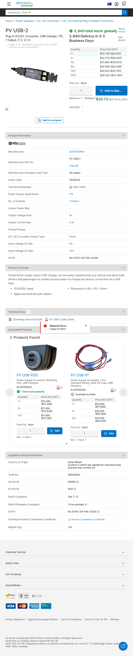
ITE (71, 193)
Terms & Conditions (71, 619)
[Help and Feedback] (123, 646)
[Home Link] (31, 4)
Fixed (72, 236)
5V (70, 215)
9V (71, 243)
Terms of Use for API (96, 619)
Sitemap (114, 619)
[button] (9, 4)
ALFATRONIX (77, 151)
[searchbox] (64, 12)
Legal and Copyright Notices (43, 619)
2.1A (71, 222)
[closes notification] (86, 325)
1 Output (74, 201)
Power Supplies (24, 20)
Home (9, 20)
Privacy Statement (15, 619)
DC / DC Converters (48, 20)
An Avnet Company (16, 638)
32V (71, 250)
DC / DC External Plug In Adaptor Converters (88, 20)
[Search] (124, 12)
